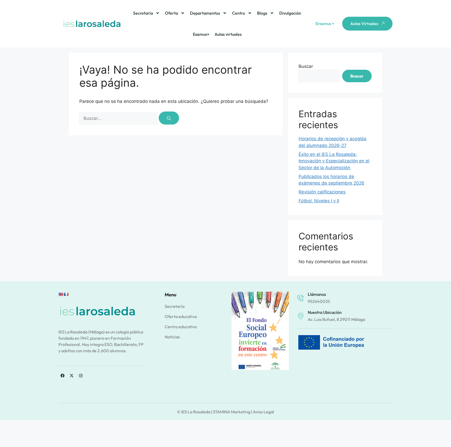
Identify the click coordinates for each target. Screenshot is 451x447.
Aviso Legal (263, 411)
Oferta (171, 13)
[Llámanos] (300, 298)
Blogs (262, 13)
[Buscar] (169, 118)
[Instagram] (81, 376)
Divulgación (290, 13)
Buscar (306, 66)
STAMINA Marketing (231, 411)
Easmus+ (201, 34)
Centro (238, 13)
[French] (66, 294)
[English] (60, 294)
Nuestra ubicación (325, 312)
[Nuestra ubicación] (300, 316)
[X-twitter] (71, 376)
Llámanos (317, 294)
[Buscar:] (119, 118)
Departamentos (205, 13)
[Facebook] (62, 376)
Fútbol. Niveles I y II (319, 200)
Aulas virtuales (228, 34)
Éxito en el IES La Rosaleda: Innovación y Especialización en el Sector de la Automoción (334, 161)
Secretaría (143, 13)
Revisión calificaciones (322, 192)
